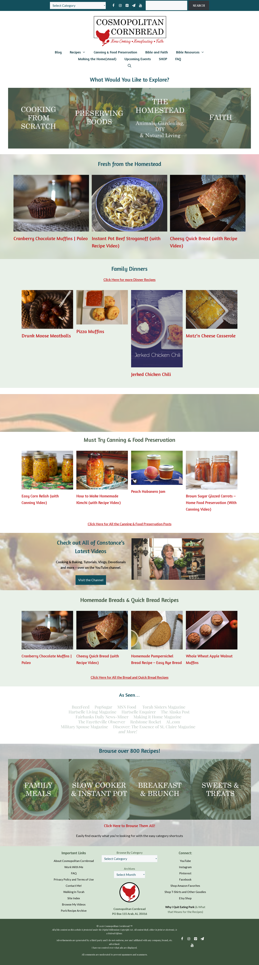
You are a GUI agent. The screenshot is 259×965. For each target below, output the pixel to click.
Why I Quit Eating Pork (179, 907)
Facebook (185, 879)
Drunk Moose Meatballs (46, 335)
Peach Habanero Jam (148, 491)
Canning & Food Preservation (115, 52)
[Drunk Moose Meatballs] (47, 326)
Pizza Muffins (90, 331)
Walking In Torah (73, 891)
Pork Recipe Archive (74, 910)
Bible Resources (188, 52)
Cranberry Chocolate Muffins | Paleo (50, 238)
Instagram (185, 867)
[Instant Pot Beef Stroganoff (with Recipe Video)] (129, 229)
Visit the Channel (90, 580)
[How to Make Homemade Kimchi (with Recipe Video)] (102, 487)
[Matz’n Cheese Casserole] (211, 326)
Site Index (73, 898)
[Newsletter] (134, 6)
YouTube (185, 860)
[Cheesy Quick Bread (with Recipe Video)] (208, 229)
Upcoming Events (137, 59)
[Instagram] (120, 6)
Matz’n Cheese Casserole (211, 335)
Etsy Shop (185, 898)
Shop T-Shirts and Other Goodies (185, 891)
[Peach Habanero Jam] (157, 482)
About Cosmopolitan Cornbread (74, 860)
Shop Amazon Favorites (185, 885)
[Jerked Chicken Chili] (157, 364)
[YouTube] (140, 6)
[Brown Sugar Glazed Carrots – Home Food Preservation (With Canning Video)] (211, 487)
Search (199, 5)
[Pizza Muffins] (102, 322)
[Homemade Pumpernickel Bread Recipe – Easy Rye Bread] (157, 647)
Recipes (75, 52)
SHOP (163, 59)
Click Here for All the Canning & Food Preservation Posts (129, 524)
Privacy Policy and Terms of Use (74, 879)
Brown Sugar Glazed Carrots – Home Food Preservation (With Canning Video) (211, 503)
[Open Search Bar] (129, 65)
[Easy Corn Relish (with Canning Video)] (47, 487)
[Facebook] (113, 6)
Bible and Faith (156, 52)
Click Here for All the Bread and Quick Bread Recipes (129, 677)
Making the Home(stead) (97, 59)
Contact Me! (74, 885)
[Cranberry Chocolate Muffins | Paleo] (51, 229)
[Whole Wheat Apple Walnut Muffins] (211, 647)
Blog (58, 52)
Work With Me (73, 867)
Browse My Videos (74, 904)
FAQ (178, 59)
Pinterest (185, 873)
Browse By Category (130, 852)
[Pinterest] (127, 6)
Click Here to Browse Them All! (129, 825)
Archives (129, 868)
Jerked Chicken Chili (151, 374)
